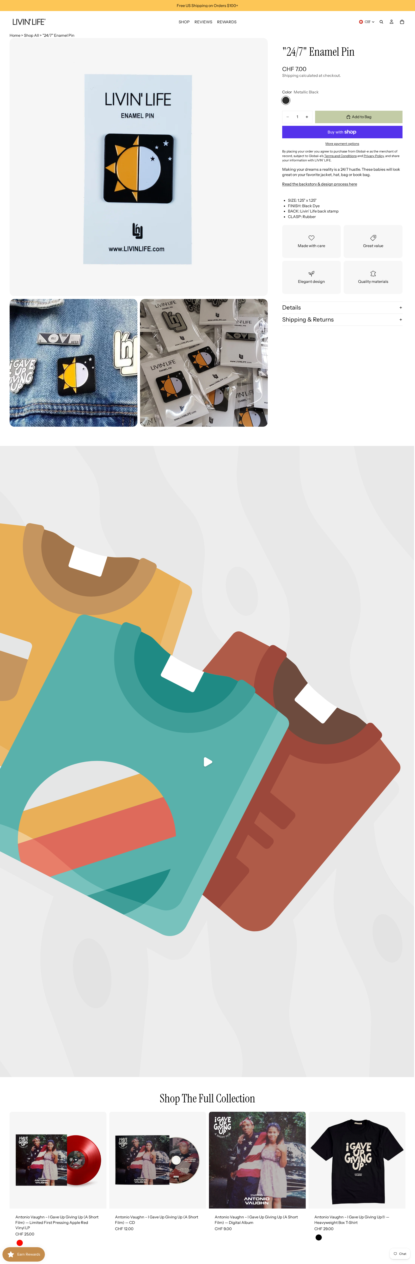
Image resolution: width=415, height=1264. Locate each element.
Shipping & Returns (308, 319)
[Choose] (398, 1201)
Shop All (31, 35)
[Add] (99, 1201)
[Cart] (402, 22)
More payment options (342, 144)
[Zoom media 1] (139, 167)
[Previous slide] (17, 1160)
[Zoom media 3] (204, 363)
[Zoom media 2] (73, 363)
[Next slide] (99, 1160)
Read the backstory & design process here (319, 184)
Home (15, 35)
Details (291, 307)
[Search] (381, 22)
